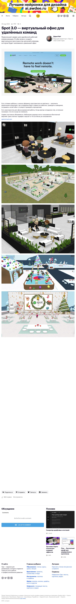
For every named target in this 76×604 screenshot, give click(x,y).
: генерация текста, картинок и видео (37, 587)
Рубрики (15, 16)
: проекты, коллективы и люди (35, 572)
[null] (7, 492)
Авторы (23, 16)
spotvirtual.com (6, 119)
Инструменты (18, 497)
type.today (23, 598)
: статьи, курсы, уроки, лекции (36, 567)
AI (2, 16)
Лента (8, 16)
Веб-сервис (8, 497)
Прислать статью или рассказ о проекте (62, 567)
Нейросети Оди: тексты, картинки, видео (60, 575)
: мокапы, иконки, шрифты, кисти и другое (38, 582)
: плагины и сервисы (35, 577)
